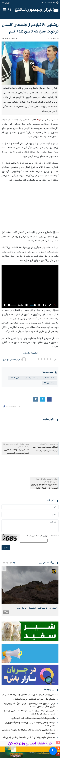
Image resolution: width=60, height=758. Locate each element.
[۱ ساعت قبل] (30, 585)
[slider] (12, 305)
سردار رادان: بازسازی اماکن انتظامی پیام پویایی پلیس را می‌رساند (29, 737)
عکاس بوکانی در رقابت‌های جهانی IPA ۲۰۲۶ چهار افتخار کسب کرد (28, 695)
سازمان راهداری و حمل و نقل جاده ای (40, 378)
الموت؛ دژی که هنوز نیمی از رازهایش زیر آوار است (37, 608)
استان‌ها (34, 353)
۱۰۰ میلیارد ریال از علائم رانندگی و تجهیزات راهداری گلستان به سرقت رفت (16, 453)
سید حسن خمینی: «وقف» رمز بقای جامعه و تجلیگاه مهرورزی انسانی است (30, 724)
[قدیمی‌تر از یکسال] (44, 432)
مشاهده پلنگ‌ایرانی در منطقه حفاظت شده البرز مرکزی (33, 718)
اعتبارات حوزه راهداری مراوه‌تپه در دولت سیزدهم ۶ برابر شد (45, 449)
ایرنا (33, 10)
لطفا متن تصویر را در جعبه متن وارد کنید (41, 535)
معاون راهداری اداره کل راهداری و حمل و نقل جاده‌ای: (45, 480)
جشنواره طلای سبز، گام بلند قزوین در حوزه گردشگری (34, 699)
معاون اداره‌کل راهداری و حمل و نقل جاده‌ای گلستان (16, 445)
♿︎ (53, 750)
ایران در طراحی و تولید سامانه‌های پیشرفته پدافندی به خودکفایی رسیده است (28, 731)
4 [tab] (4, 563)
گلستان (26, 353)
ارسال (6, 547)
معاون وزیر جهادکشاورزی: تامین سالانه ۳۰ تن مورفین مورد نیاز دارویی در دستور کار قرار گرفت (29, 712)
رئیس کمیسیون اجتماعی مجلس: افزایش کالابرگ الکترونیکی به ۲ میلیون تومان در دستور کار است (29, 705)
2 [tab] (11, 563)
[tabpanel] (30, 591)
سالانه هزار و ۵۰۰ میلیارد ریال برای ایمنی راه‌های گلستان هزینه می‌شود (44, 488)
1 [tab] (14, 563)
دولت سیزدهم (49, 382)
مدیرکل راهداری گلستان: (49, 444)
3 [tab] (7, 563)
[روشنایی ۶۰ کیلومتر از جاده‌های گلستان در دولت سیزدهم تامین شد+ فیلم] (30, 63)
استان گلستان (15, 378)
